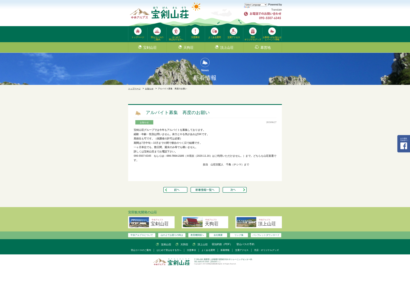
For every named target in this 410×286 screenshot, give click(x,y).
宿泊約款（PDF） (222, 244)
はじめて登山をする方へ (176, 38)
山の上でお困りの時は (172, 235)
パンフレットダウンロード (266, 235)
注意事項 (195, 37)
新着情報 (225, 250)
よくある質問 (214, 37)
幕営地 (265, 48)
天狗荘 (188, 48)
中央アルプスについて (142, 235)
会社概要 (218, 235)
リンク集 (238, 235)
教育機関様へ (197, 235)
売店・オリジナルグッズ (266, 250)
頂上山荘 (227, 48)
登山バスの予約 (245, 244)
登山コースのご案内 (157, 38)
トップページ (137, 37)
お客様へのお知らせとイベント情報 (272, 38)
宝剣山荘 (150, 48)
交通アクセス (233, 37)
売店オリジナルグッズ (252, 38)
